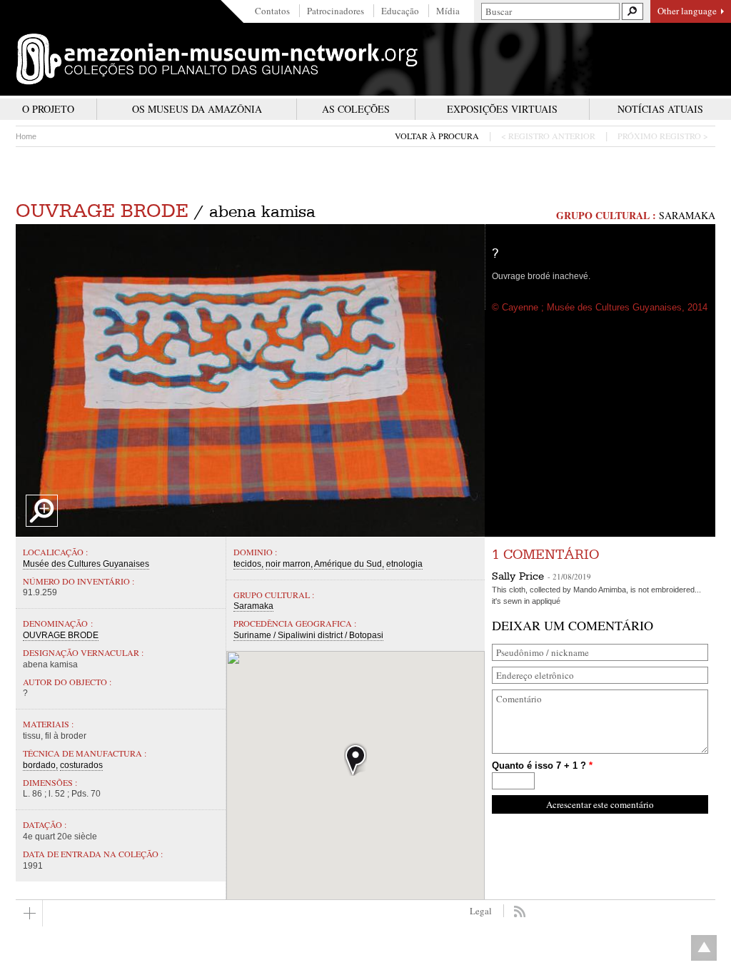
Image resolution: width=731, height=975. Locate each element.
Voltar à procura (437, 136)
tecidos (247, 564)
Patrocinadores (335, 10)
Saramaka (687, 215)
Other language (687, 10)
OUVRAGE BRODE (102, 211)
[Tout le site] (29, 913)
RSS (519, 911)
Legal (481, 910)
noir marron (288, 564)
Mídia (448, 10)
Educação (400, 10)
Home (26, 136)
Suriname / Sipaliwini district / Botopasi (308, 635)
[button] (355, 759)
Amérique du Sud (348, 564)
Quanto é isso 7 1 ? (542, 765)
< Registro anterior (548, 136)
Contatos (272, 10)
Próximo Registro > (662, 136)
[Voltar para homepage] (217, 59)
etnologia (404, 564)
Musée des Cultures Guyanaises (86, 564)
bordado (39, 765)
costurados (81, 765)
